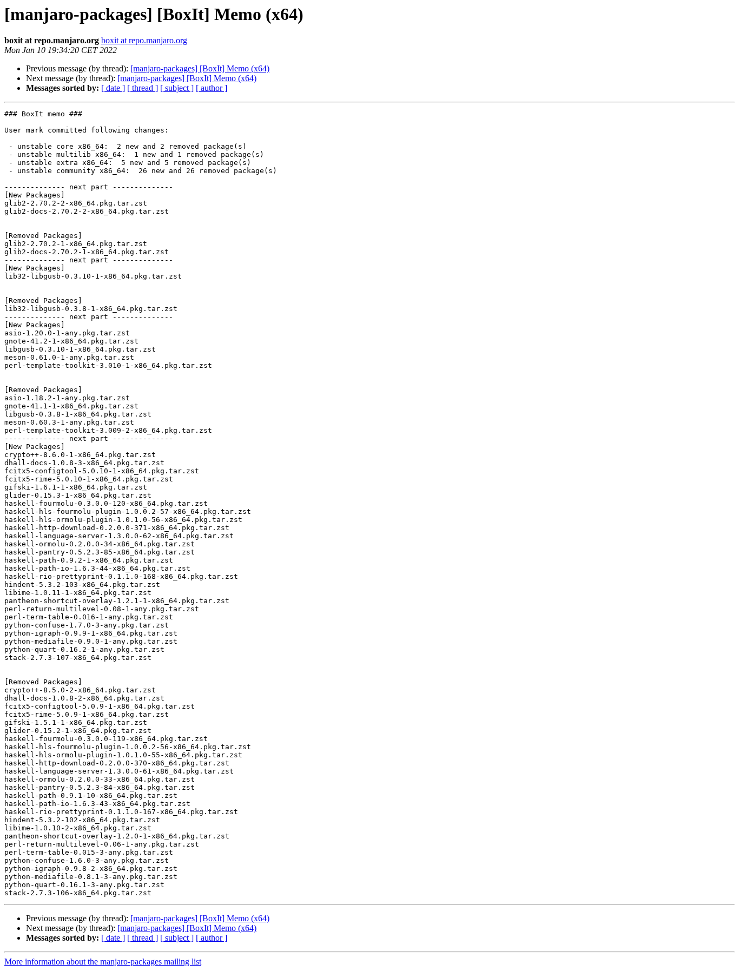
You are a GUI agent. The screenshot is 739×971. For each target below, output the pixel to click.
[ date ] (113, 88)
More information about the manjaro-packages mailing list (102, 961)
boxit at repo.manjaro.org (144, 40)
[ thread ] (142, 88)
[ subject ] (177, 88)
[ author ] (211, 88)
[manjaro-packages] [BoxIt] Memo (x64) (199, 68)
